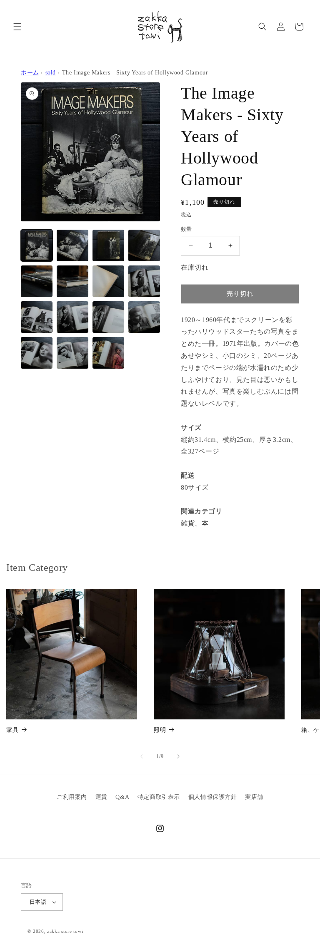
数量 (186, 229)
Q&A (122, 797)
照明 (160, 730)
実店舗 (254, 797)
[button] (17, 26)
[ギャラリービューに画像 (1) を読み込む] (36, 245)
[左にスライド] (141, 756)
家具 (12, 730)
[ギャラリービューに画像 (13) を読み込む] (36, 353)
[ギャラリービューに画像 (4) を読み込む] (144, 245)
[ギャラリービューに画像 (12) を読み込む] (144, 317)
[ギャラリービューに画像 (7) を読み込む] (108, 281)
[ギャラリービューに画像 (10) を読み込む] (72, 317)
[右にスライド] (178, 756)
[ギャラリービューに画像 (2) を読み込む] (72, 245)
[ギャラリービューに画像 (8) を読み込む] (144, 281)
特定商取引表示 (159, 797)
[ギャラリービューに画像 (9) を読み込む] (36, 317)
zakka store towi (65, 931)
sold (50, 72)
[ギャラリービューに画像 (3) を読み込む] (108, 245)
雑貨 (188, 523)
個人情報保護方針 (212, 797)
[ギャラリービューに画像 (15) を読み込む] (108, 353)
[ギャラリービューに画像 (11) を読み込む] (108, 317)
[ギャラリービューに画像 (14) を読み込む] (72, 353)
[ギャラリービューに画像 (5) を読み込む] (36, 281)
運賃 (101, 797)
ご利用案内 (72, 797)
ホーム (30, 72)
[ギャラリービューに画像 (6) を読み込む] (72, 281)
